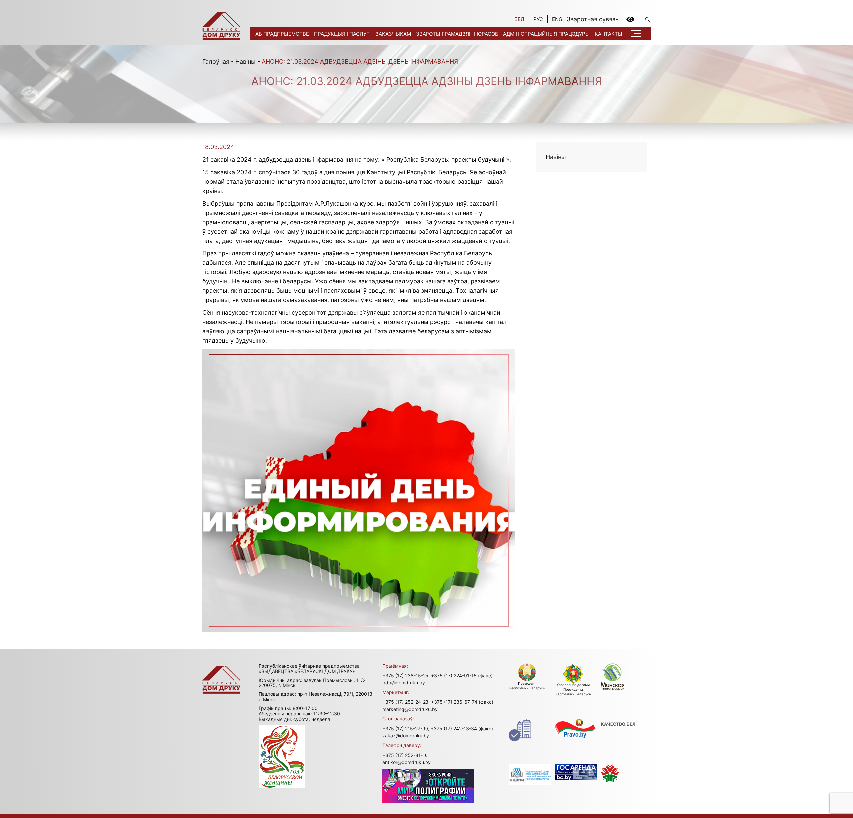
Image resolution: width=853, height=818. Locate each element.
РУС (538, 19)
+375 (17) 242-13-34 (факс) (462, 728)
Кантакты (608, 34)
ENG (557, 19)
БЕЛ (519, 19)
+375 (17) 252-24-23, (406, 702)
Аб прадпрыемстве (282, 34)
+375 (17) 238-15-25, (406, 675)
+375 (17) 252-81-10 (405, 755)
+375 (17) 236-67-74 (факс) (462, 702)
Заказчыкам (393, 34)
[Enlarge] (506, 357)
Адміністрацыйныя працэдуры (546, 34)
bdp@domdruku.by (403, 682)
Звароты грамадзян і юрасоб (457, 34)
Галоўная (215, 61)
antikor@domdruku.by (406, 762)
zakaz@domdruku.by (405, 735)
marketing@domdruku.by (410, 709)
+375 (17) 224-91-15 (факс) (462, 675)
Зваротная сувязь (593, 19)
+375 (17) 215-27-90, (405, 728)
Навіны (245, 61)
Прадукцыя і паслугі (342, 34)
